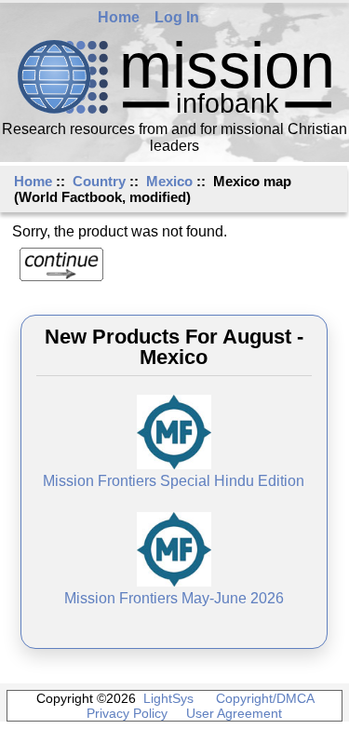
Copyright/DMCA (265, 698)
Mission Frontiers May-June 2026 (174, 598)
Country (99, 181)
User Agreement (234, 713)
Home (119, 17)
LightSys (168, 698)
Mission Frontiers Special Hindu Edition (173, 481)
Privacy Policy (127, 713)
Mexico (169, 181)
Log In (176, 17)
